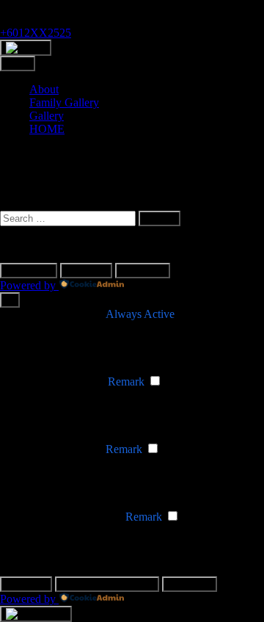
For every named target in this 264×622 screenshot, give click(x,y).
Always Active (140, 314)
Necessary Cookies (59, 314)
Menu (17, 63)
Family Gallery (64, 102)
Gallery (46, 115)
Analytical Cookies (58, 449)
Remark (126, 381)
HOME (47, 129)
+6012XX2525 (35, 32)
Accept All (142, 270)
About (44, 89)
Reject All (86, 270)
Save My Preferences (107, 584)
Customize (28, 270)
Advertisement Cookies (68, 516)
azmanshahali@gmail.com (61, 6)
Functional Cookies (60, 381)
